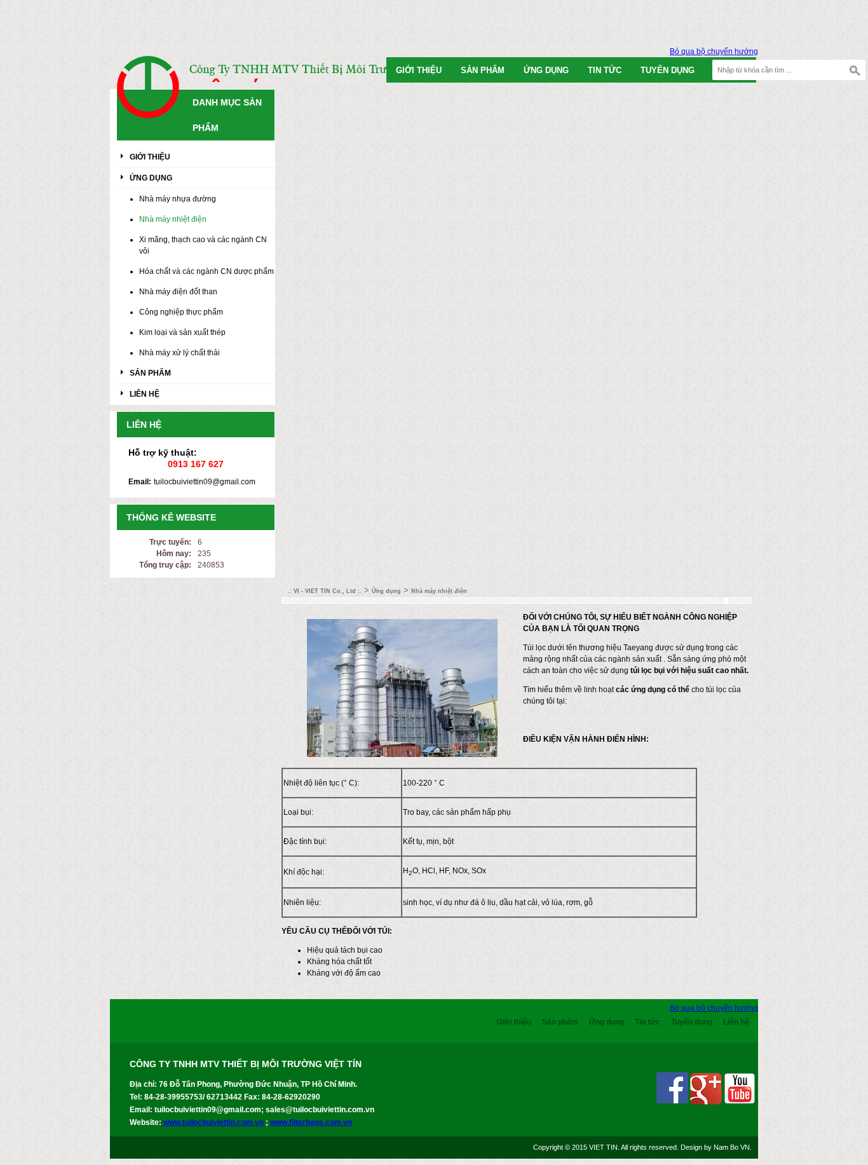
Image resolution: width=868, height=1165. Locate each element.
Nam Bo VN (732, 1147)
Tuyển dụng (668, 70)
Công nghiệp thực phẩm (181, 312)
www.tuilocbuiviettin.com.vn (212, 1122)
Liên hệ (144, 394)
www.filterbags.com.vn (311, 1122)
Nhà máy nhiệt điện (173, 219)
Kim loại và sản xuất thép (182, 332)
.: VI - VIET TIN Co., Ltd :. (325, 591)
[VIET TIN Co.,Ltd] (154, 93)
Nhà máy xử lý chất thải (179, 352)
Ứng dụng (546, 70)
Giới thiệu (419, 70)
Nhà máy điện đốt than (178, 291)
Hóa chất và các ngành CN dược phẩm (206, 271)
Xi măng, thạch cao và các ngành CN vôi (203, 245)
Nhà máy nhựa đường (177, 198)
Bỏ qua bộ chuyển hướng (714, 51)
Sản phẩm (483, 70)
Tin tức (604, 70)
